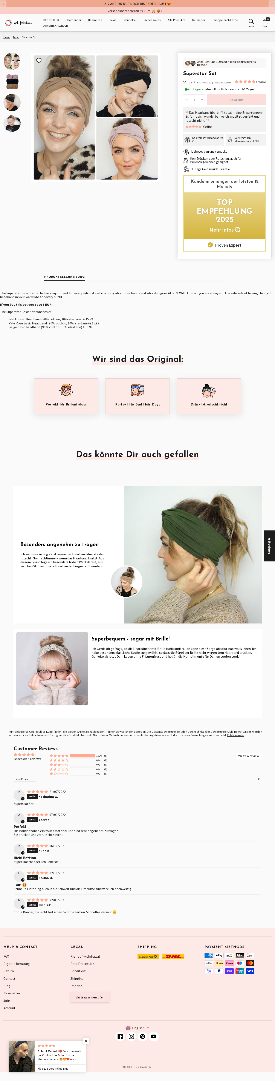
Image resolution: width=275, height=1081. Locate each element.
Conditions (78, 971)
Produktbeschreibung (64, 276)
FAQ (6, 956)
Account (9, 1008)
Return (8, 971)
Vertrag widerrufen (90, 997)
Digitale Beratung (16, 963)
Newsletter (11, 993)
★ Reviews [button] (269, 545)
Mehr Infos (224, 229)
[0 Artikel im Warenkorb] (265, 21)
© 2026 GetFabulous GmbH (137, 1067)
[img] (38, 791)
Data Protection (82, 963)
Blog (7, 986)
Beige (16, 37)
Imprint (76, 986)
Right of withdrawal (85, 956)
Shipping (77, 978)
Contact (9, 978)
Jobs (7, 1000)
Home (6, 37)
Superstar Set (29, 37)
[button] (245, 81)
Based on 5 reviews (27, 759)
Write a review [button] (248, 756)
